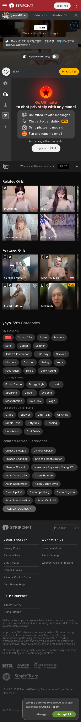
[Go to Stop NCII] (27, 676)
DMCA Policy (12, 562)
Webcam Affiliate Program (57, 562)
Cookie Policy (49, 706)
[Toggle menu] (4, 5)
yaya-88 (9, 323)
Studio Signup (50, 555)
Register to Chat (46, 148)
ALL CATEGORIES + (19, 508)
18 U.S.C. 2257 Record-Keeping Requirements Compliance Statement (37, 691)
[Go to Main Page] (24, 5)
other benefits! (53, 141)
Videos (40, 15)
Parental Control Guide (17, 577)
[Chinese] (8, 337)
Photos (59, 15)
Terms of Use (12, 555)
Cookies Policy (13, 570)
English (62, 527)
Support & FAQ (12, 604)
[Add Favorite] (6, 71)
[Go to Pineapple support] (6, 677)
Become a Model (52, 548)
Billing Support (12, 612)
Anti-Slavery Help (14, 584)
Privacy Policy (12, 548)
